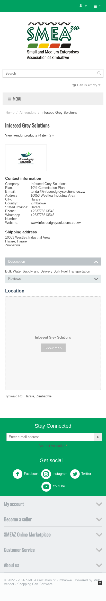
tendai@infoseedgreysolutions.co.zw (58, 192)
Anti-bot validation (52, 446)
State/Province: (16, 207)
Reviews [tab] (14, 279)
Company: (12, 184)
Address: (12, 195)
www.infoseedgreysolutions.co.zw (56, 223)
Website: (11, 223)
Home (10, 113)
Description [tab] (16, 261)
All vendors (28, 113)
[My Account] (83, 6)
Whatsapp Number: (12, 217)
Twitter (86, 474)
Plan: (9, 188)
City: (8, 199)
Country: (11, 203)
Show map (53, 348)
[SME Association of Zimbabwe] (53, 40)
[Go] (98, 437)
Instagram (59, 474)
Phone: (10, 211)
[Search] (99, 73)
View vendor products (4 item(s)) (29, 135)
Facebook (31, 474)
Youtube (59, 486)
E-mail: (10, 192)
